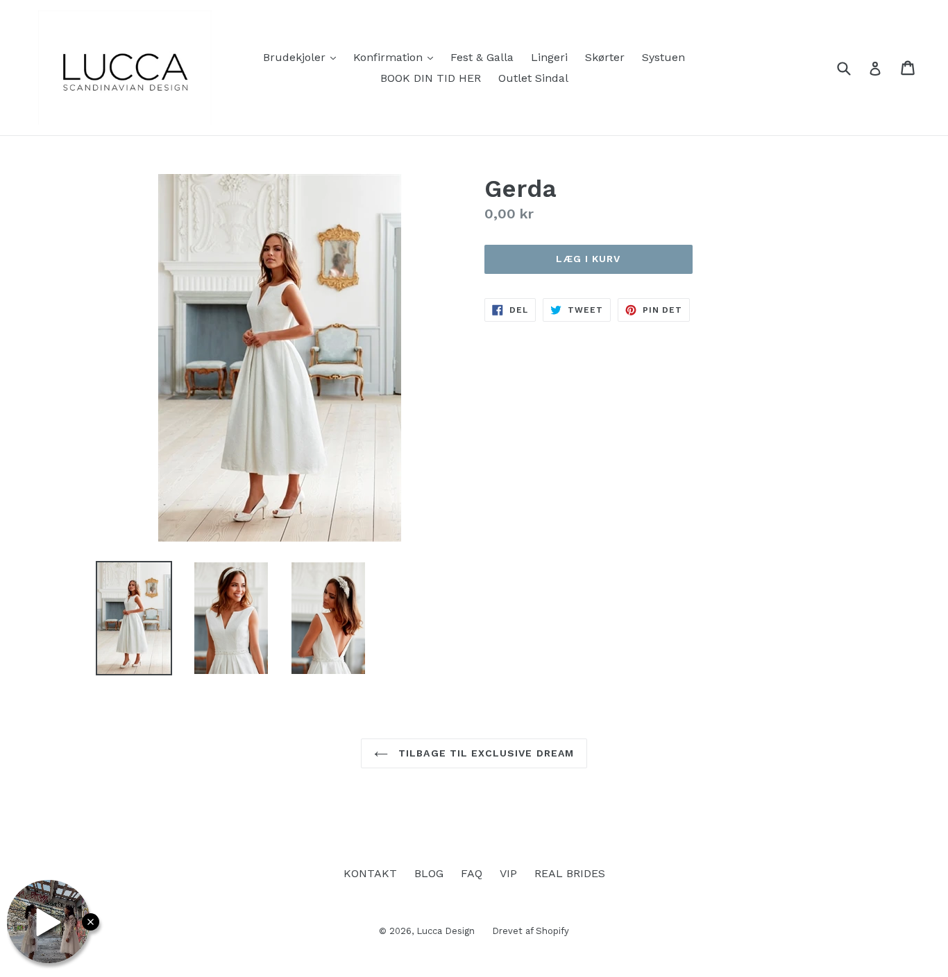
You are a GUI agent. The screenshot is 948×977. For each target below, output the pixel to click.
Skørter (605, 57)
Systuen (663, 57)
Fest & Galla (482, 57)
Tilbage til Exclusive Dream (484, 753)
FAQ (471, 873)
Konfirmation (396, 57)
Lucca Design (445, 931)
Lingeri (549, 57)
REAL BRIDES (569, 873)
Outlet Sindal (533, 78)
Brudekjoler (303, 57)
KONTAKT (370, 873)
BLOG (428, 873)
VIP (508, 873)
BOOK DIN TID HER (430, 78)
